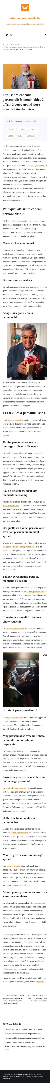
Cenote (18, 1076)
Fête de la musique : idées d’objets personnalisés (37, 998)
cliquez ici (40, 982)
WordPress (7, 1079)
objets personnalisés (14, 717)
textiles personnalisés (15, 420)
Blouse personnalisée (25, 18)
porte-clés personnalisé (16, 788)
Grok (20, 136)
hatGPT (11, 129)
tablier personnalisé (35, 591)
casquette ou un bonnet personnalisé (19, 547)
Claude (22, 129)
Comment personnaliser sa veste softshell (20, 1042)
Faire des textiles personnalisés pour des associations (24, 1038)
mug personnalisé (14, 751)
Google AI (30, 136)
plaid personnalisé (11, 506)
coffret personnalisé (19, 833)
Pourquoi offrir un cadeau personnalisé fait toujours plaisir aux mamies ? (13, 999)
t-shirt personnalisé (14, 453)
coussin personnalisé (15, 628)
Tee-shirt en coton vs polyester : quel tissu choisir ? (24, 1029)
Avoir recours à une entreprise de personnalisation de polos (25, 1048)
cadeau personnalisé (37, 165)
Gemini (10, 136)
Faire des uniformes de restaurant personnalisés (22, 1034)
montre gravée (13, 866)
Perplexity (33, 129)
